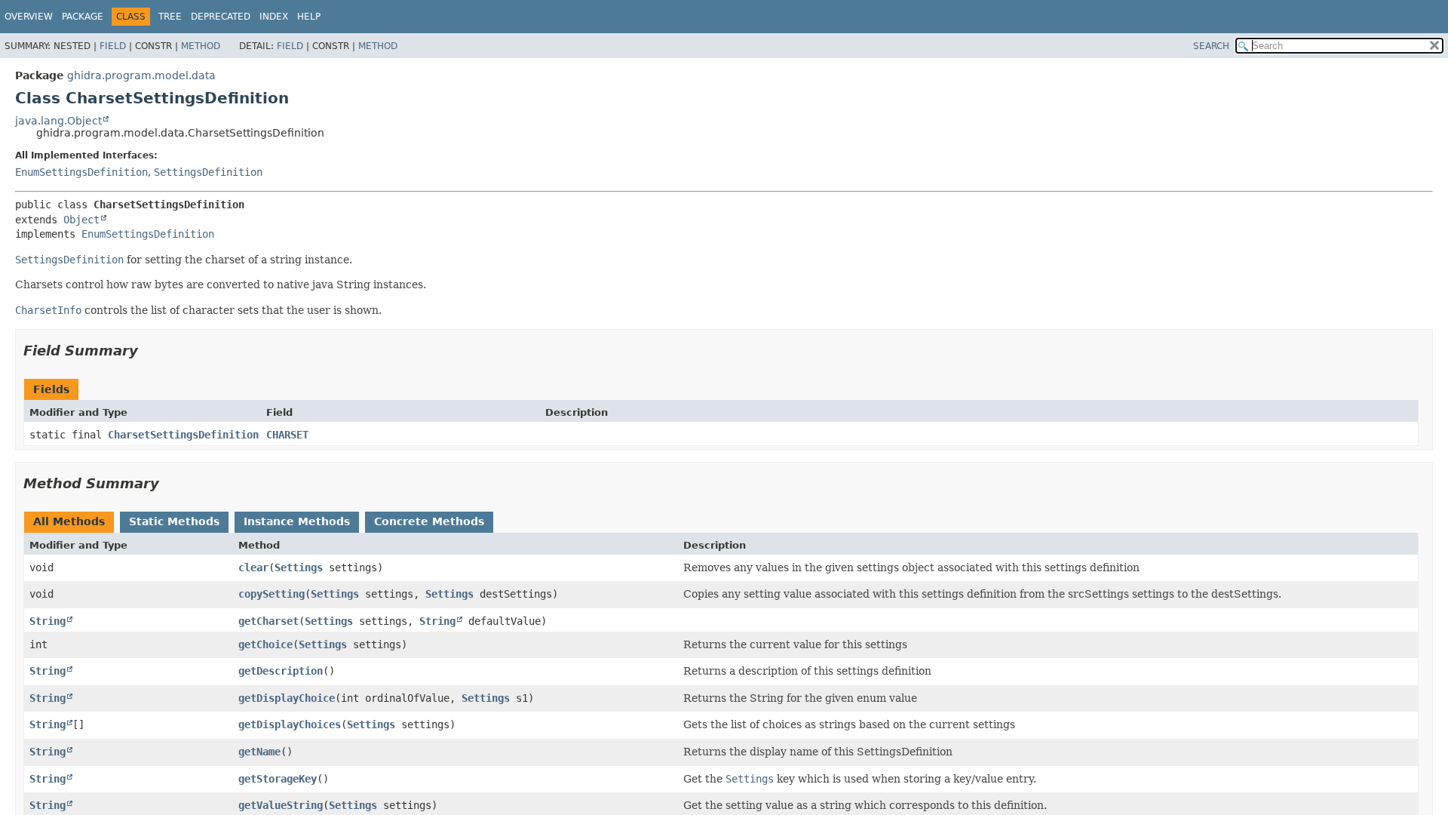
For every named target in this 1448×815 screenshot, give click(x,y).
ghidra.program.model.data (141, 75)
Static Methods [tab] (174, 521)
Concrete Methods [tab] (429, 521)
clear (253, 567)
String (47, 621)
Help (309, 16)
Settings (299, 567)
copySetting (271, 594)
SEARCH (1211, 46)
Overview (29, 16)
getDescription (280, 671)
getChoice (265, 644)
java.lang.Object (58, 121)
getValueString (280, 805)
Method (200, 46)
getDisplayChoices (289, 724)
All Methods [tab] (69, 521)
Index (273, 16)
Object (81, 220)
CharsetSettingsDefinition (183, 435)
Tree (170, 16)
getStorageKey (277, 779)
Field (113, 46)
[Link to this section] (149, 350)
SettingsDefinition (208, 172)
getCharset (268, 621)
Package (82, 16)
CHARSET (287, 435)
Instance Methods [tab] (297, 521)
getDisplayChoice (286, 698)
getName (259, 752)
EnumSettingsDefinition (81, 172)
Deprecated (220, 16)
